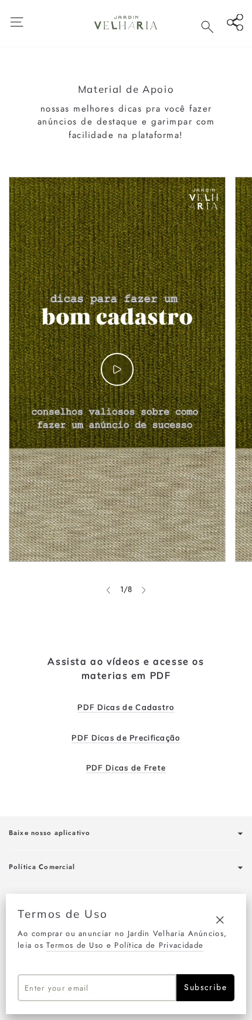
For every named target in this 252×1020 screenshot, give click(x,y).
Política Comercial (42, 866)
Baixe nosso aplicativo (49, 832)
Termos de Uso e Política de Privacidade (124, 945)
